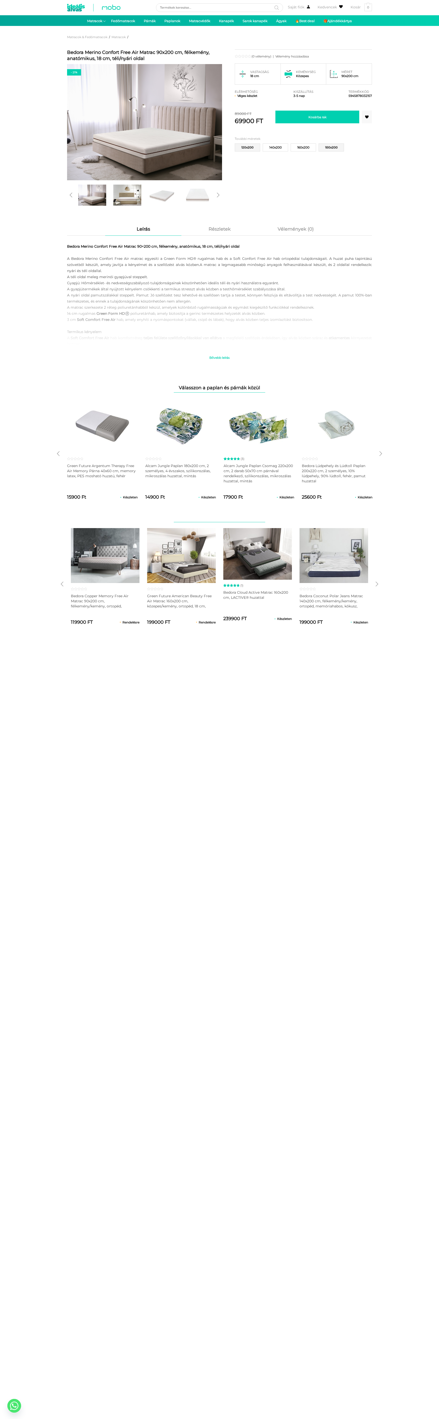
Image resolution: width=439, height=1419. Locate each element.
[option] (92, 195)
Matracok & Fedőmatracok (87, 37)
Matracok (119, 37)
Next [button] (218, 195)
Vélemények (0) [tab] (296, 229)
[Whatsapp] (14, 1406)
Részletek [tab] (220, 229)
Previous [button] (71, 195)
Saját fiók (296, 7)
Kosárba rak (317, 117)
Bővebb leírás (219, 358)
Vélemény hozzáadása (292, 56)
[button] (367, 117)
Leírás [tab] (143, 229)
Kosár (360, 7)
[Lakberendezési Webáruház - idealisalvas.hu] (93, 7)
